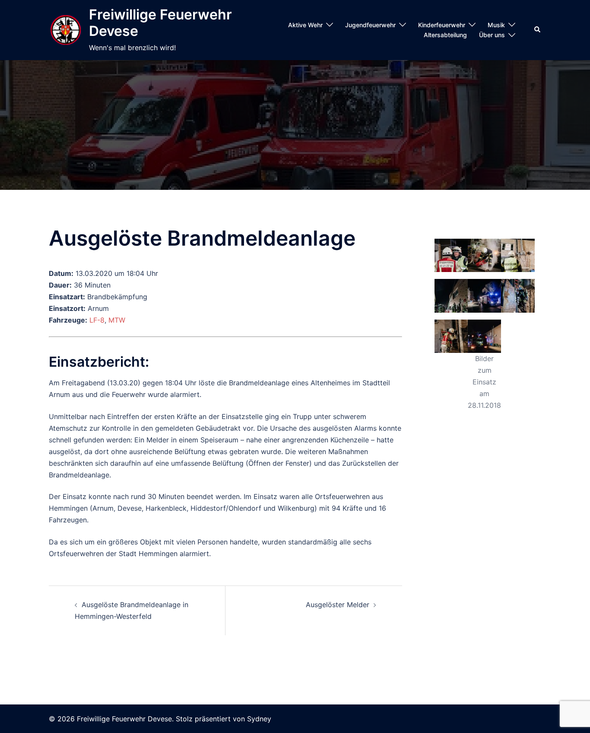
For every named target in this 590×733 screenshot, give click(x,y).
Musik (496, 25)
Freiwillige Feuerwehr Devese (160, 22)
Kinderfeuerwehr (441, 25)
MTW (116, 320)
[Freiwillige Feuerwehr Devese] (65, 30)
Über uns (492, 34)
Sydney (259, 718)
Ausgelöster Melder (337, 604)
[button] (537, 29)
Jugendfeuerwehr (370, 25)
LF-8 (97, 320)
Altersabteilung (445, 34)
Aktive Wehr (305, 25)
